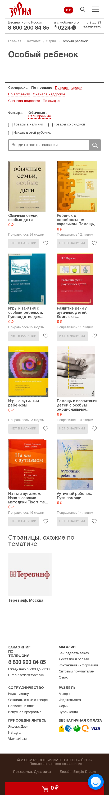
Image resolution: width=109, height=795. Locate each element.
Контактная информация (78, 665)
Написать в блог (21, 706)
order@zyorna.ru (32, 675)
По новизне (41, 88)
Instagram (16, 733)
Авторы (64, 694)
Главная (14, 41)
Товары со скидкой (69, 124)
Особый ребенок (74, 41)
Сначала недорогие (49, 94)
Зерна (20, 9)
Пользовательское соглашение (56, 764)
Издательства (70, 700)
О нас (63, 677)
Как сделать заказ (74, 653)
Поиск (95, 145)
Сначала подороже (24, 101)
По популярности (68, 88)
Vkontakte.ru (17, 739)
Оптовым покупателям (76, 671)
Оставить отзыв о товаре (28, 700)
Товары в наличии (28, 124)
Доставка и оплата (74, 659)
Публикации (68, 712)
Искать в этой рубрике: (32, 132)
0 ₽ (68, 10)
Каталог (33, 41)
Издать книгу (18, 694)
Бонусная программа (25, 712)
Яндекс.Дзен (18, 726)
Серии (51, 41)
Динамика (42, 772)
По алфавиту (19, 94)
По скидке (51, 101)
